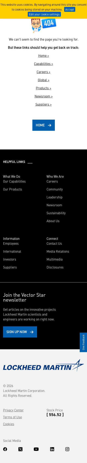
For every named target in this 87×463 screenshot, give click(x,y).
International (12, 251)
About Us (53, 221)
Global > (43, 80)
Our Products (12, 189)
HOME (40, 125)
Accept (69, 9)
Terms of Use (12, 417)
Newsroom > (44, 96)
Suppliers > (43, 104)
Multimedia (55, 259)
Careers (52, 181)
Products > (43, 88)
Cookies (8, 424)
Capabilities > (43, 63)
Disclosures (55, 267)
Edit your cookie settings (44, 14)
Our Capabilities (14, 181)
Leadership (55, 197)
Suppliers (10, 267)
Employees (11, 243)
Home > (43, 55)
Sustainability (56, 213)
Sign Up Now (16, 331)
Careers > (43, 71)
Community (55, 189)
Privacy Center (13, 410)
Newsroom (54, 205)
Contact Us (54, 243)
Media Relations (58, 251)
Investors (9, 259)
